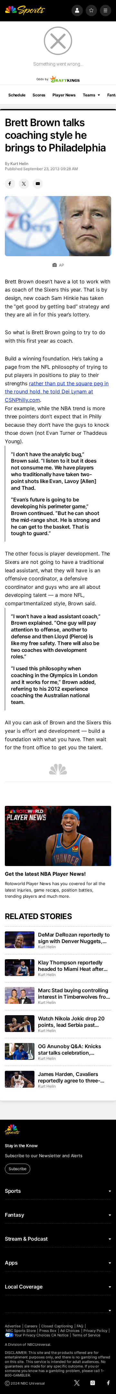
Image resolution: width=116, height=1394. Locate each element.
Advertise (13, 1326)
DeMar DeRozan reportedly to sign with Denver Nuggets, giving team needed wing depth (74, 937)
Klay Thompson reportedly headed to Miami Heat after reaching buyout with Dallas (72, 965)
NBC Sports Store (21, 1330)
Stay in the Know (21, 1145)
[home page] (25, 10)
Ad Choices (70, 1330)
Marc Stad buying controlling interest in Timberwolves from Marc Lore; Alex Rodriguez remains (74, 993)
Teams (89, 95)
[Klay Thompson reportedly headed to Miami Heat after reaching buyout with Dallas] (19, 967)
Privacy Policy (95, 1330)
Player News (64, 95)
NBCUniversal (39, 1344)
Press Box (47, 1330)
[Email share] (38, 184)
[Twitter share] (24, 184)
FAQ (80, 1326)
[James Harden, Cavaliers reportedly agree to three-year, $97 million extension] (19, 1079)
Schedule (16, 95)
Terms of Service (86, 1335)
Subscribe (17, 1168)
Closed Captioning (57, 1326)
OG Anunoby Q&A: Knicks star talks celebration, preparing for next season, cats (70, 1049)
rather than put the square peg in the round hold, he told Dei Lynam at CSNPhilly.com (57, 391)
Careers (30, 1326)
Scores (39, 95)
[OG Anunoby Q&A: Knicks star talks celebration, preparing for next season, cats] (19, 1051)
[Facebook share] (10, 184)
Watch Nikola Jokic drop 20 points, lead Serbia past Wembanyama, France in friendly (71, 1021)
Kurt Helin (19, 163)
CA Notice (59, 1335)
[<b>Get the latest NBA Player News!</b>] (58, 836)
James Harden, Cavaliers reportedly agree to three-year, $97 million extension (70, 1077)
